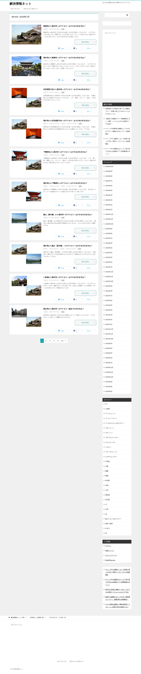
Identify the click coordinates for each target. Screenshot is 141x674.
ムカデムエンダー (111, 456)
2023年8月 (108, 233)
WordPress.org (110, 560)
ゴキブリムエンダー (111, 437)
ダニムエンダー (110, 442)
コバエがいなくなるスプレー (114, 423)
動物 (106, 476)
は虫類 (107, 409)
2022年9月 (108, 286)
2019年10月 (109, 377)
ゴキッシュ (109, 432)
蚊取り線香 (109, 523)
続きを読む (85, 42)
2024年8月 (108, 176)
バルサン (108, 447)
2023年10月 (109, 224)
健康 (106, 471)
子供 (106, 490)
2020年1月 (108, 363)
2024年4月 (108, 195)
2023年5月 (108, 248)
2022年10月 (109, 281)
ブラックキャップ (111, 452)
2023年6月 (108, 243)
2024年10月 (109, 166)
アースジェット (110, 413)
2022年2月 (108, 319)
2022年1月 (108, 324)
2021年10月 (109, 339)
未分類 (107, 499)
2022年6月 (108, 300)
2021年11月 (109, 334)
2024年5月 (108, 190)
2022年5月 (108, 305)
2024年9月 (108, 171)
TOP (17, 617)
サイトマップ (15, 9)
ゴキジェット (109, 428)
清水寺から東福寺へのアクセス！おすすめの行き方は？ (64, 57)
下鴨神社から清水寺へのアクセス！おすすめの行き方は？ (65, 152)
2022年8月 (108, 291)
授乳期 (107, 495)
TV (106, 404)
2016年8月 (108, 391)
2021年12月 (109, 329)
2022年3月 (108, 315)
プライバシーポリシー (30, 9)
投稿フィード (109, 550)
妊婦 (106, 485)
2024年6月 (108, 185)
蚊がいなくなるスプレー (113, 519)
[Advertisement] (117, 65)
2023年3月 (108, 257)
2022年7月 (108, 296)
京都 (63, 29)
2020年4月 (108, 348)
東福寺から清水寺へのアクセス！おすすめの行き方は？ (64, 26)
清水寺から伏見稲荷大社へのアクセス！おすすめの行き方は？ (67, 120)
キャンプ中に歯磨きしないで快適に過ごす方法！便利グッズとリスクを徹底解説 (117, 141)
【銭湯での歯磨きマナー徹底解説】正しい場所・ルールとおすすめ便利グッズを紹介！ (117, 121)
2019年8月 (108, 386)
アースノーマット (111, 418)
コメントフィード (111, 555)
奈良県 (107, 480)
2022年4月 (108, 310)
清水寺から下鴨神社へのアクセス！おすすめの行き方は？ (65, 183)
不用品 (107, 461)
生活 (106, 509)
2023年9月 (108, 229)
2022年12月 (109, 272)
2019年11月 (109, 372)
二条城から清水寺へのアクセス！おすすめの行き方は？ (64, 277)
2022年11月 (109, 276)
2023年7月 (108, 238)
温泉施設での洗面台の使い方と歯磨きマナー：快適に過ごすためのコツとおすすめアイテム (117, 111)
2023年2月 (108, 262)
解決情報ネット (21, 3)
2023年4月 (108, 252)
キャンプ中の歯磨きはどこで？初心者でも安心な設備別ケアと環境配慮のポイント (117, 151)
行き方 (107, 528)
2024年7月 (108, 181)
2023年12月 (109, 214)
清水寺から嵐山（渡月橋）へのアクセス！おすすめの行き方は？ (67, 246)
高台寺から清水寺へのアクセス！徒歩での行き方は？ (63, 309)
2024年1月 (108, 209)
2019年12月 (109, 367)
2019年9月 (108, 382)
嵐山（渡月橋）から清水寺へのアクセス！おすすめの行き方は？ (67, 214)
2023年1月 (108, 267)
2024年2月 (108, 205)
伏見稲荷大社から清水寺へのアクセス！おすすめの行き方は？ (67, 89)
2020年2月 (108, 358)
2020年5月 (108, 343)
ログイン (108, 546)
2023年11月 (109, 219)
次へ (63, 341)
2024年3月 (108, 200)
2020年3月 (108, 353)
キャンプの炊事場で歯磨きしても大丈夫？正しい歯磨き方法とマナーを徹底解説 (117, 131)
